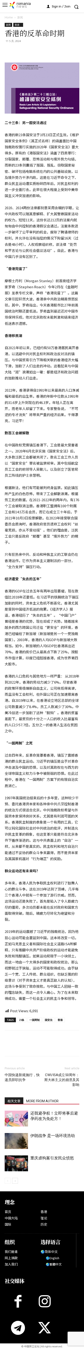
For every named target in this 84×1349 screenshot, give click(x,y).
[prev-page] (7, 1181)
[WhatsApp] (30, 51)
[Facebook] (9, 51)
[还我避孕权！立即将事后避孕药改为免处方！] (16, 1119)
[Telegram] (52, 51)
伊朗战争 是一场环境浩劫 (52, 1135)
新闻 (20, 17)
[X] (20, 51)
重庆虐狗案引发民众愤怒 (52, 1158)
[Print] (41, 51)
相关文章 (14, 1101)
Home (9, 17)
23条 (21, 1020)
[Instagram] (44, 1301)
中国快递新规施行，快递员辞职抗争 (22, 1077)
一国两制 (34, 1020)
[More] (63, 51)
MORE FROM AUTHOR (42, 1101)
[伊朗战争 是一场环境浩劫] (16, 1141)
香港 (18, 24)
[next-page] (15, 1181)
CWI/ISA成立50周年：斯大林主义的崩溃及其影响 (61, 1080)
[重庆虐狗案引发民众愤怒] (16, 1163)
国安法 (48, 1020)
